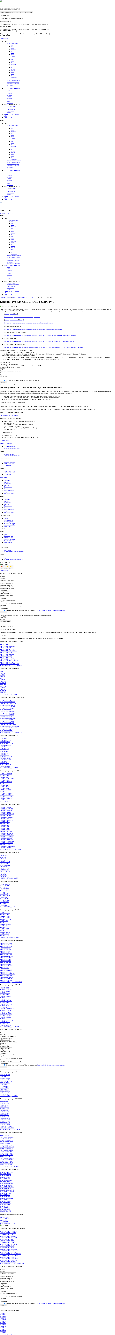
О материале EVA (9, 525)
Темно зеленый (50, 359)
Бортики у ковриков (46, 366)
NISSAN (12, 65)
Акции (6, 518)
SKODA (12, 72)
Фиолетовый (67, 354)
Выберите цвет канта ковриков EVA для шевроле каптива (17, 355)
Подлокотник (9, 93)
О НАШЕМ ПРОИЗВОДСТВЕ (13, 107)
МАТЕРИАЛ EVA (10, 111)
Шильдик (3, 598)
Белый (25, 354)
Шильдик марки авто (6, 361)
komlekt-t (2, 1034)
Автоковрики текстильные (12, 448)
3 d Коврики (7, 465)
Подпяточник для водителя (14, 603)
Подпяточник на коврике (13, 366)
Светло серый (15, 359)
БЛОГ (5, 116)
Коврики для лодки (9, 463)
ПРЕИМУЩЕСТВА (11, 109)
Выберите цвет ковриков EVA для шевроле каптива (16, 350)
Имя (1, 617)
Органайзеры (9, 98)
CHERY (12, 48)
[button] (57, 120)
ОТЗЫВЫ (9, 112)
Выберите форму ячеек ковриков (10, 367)
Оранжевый (41, 354)
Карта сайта (7, 550)
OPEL (12, 67)
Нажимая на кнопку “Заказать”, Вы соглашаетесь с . (35, 610)
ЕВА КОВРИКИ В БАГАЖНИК (13, 86)
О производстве (8, 520)
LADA (12, 59)
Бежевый (18, 354)
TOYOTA (12, 74)
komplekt (2, 578)
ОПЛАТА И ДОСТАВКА (11, 114)
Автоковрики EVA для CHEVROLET (23, 297)
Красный (32, 354)
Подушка (9, 96)
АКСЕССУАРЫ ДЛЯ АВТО (12, 88)
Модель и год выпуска (7, 1041)
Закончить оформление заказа (9, 371)
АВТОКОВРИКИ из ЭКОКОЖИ (13, 80)
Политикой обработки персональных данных (51, 610)
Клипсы (8, 90)
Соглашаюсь (4, 608)
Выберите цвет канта (6, 595)
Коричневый (9, 354)
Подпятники (9, 95)
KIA (11, 57)
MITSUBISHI (13, 64)
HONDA (12, 54)
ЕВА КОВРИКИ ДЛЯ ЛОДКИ (13, 83)
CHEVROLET (13, 49)
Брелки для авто (8, 493)
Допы (2, 601)
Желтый (50, 354)
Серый (15, 352)
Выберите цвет (4, 592)
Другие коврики (5, 459)
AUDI (12, 44)
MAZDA (12, 61)
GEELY (12, 53)
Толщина (3, 1043)
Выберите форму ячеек (7, 588)
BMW (12, 46)
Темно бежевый (26, 359)
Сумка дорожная (9, 490)
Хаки (58, 359)
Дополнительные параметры (9, 364)
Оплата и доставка (9, 523)
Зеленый (83, 354)
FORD (12, 51)
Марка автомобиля (6, 582)
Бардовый (58, 354)
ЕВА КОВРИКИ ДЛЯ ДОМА (13, 82)
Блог (5, 528)
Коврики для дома (9, 462)
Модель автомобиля (6, 585)
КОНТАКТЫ (8, 117)
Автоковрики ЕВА (9, 446)
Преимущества (8, 521)
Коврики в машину (6, 443)
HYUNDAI (13, 56)
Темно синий (30, 352)
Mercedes (12, 62)
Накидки (8, 91)
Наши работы (8, 526)
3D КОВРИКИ (10, 85)
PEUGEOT (13, 69)
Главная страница (5, 297)
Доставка (3, 605)
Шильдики (9, 99)
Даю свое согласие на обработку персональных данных (23, 380)
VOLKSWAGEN (14, 77)
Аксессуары (3, 477)
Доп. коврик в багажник (30, 366)
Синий (21, 352)
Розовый (76, 354)
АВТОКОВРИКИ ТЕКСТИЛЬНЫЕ (14, 78)
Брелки (8, 101)
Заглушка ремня (10, 103)
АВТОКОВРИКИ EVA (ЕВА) (12, 43)
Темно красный (38, 359)
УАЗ (11, 75)
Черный (8, 352)
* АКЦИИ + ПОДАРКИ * (12, 106)
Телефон (2, 576)
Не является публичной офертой (14, 551)
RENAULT (13, 70)
